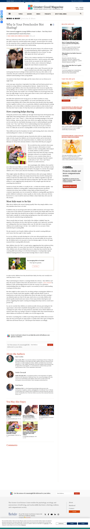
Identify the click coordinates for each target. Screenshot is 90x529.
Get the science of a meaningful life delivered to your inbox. (18, 346)
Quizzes (29, 14)
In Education (37, 1)
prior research (47, 282)
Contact (71, 508)
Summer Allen (44, 417)
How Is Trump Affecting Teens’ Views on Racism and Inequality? (70, 43)
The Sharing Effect (44, 415)
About (71, 502)
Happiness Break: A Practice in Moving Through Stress (72, 136)
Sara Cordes (11, 36)
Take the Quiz (66, 100)
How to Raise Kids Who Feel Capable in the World (71, 66)
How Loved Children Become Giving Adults (29, 416)
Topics (20, 14)
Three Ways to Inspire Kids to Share (13, 416)
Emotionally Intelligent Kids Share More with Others (29, 433)
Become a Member (79, 9)
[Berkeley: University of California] (13, 514)
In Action (30, 1)
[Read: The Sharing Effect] (46, 410)
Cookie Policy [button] (46, 523)
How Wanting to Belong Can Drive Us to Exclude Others (72, 107)
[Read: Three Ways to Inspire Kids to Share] (13, 410)
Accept (83, 523)
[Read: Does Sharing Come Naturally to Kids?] (13, 426)
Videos (38, 14)
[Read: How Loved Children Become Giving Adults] (30, 410)
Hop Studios (28, 517)
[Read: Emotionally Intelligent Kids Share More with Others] (30, 426)
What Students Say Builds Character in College (71, 53)
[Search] (80, 13)
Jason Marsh (11, 435)
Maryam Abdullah (12, 418)
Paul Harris (26, 36)
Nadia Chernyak (19, 36)
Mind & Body (13, 18)
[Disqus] (30, 462)
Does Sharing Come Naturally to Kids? (11, 432)
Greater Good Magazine (45, 7)
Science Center (17, 1)
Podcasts (48, 14)
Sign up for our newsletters (77, 1)
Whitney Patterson (29, 436)
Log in (77, 7)
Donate (12, 8)
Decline (72, 523)
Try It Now (35, 266)
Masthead (72, 505)
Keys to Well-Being (60, 14)
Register (81, 7)
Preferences (61, 523)
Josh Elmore (27, 418)
